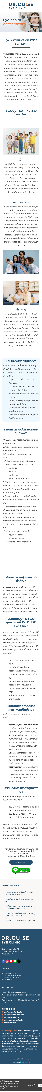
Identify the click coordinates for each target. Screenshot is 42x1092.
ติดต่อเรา (6, 968)
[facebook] (3, 961)
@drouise (8, 979)
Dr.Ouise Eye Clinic (11, 977)
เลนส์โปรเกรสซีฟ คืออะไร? (13, 1012)
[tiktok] (19, 961)
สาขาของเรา (7, 987)
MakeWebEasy (25, 1062)
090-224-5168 (10, 973)
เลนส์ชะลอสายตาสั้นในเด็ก (13, 1020)
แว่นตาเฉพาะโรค (10, 1022)
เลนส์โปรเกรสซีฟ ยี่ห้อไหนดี (13, 1015)
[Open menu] (3, 6)
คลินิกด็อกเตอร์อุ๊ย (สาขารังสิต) (14, 992)
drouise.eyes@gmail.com (14, 975)
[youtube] (11, 961)
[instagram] (7, 961)
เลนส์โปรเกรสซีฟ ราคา (12, 1017)
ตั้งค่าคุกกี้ (31, 1085)
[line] (15, 961)
